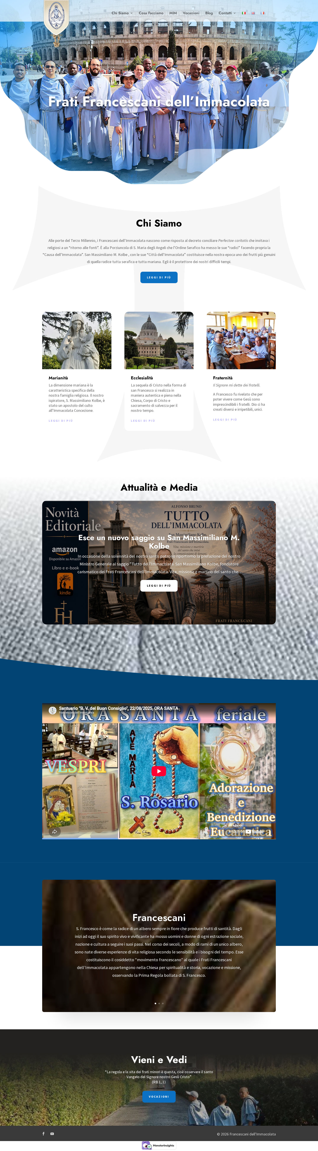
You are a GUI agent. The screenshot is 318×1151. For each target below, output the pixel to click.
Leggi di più (61, 421)
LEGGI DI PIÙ (159, 277)
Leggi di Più (159, 586)
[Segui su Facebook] (43, 1133)
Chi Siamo (120, 13)
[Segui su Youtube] (52, 1133)
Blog (209, 13)
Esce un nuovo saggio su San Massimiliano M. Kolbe (159, 542)
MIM (173, 13)
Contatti (225, 13)
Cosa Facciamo (151, 13)
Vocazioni (191, 13)
